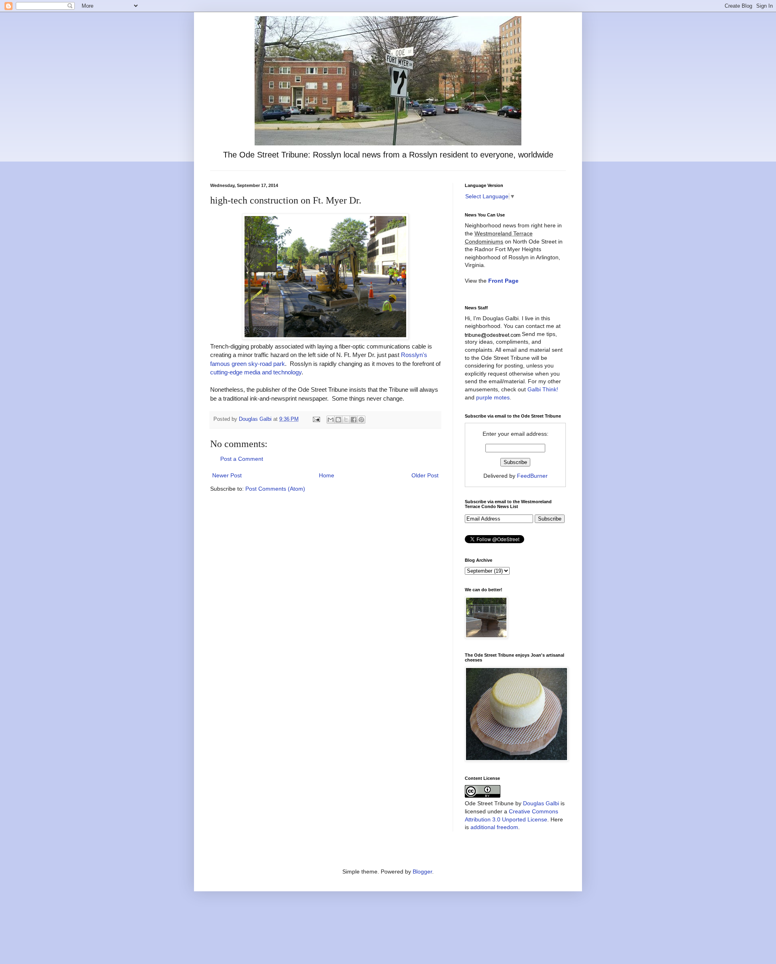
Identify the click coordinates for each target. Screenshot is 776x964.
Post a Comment (241, 459)
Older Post (425, 475)
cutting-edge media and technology (256, 372)
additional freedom (494, 827)
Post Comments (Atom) (275, 488)
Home (326, 475)
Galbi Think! (542, 389)
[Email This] (331, 420)
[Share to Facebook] (354, 420)
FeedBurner (532, 476)
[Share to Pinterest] (361, 420)
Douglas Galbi (541, 803)
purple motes (493, 397)
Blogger (422, 871)
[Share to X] (346, 420)
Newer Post (227, 475)
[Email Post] (316, 419)
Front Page (503, 280)
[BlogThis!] (338, 420)
